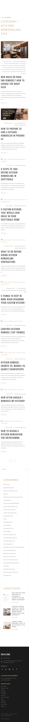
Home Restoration (8, 544)
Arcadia (3, 695)
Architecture (6, 484)
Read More (3, 103)
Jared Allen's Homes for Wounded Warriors (14, 547)
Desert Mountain (5, 697)
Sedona (3, 706)
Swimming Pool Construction (10, 572)
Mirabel (3, 690)
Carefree (3, 701)
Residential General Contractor (11, 563)
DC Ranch (3, 693)
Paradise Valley (5, 688)
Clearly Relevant (7, 715)
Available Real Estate (8, 487)
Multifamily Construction (9, 553)
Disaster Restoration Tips (10, 512)
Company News (7, 500)
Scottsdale (6, 566)
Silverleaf (3, 691)
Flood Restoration (7, 522)
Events (5, 519)
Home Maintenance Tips (9, 534)
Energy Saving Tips (8, 516)
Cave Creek (4, 704)
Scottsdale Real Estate (9, 569)
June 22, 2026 (15, 629)
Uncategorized (7, 575)
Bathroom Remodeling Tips (10, 491)
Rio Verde (3, 702)
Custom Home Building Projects (11, 503)
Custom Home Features (9, 509)
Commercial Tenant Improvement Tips (13, 497)
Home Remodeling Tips (9, 541)
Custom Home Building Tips (10, 506)
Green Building (7, 525)
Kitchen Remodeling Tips (9, 550)
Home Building (7, 531)
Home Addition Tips (8, 528)
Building (5, 494)
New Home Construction (9, 556)
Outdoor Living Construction (10, 559)
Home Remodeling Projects (10, 537)
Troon (2, 699)
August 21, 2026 (15, 602)
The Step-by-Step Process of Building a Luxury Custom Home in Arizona (18, 596)
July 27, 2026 (14, 617)
